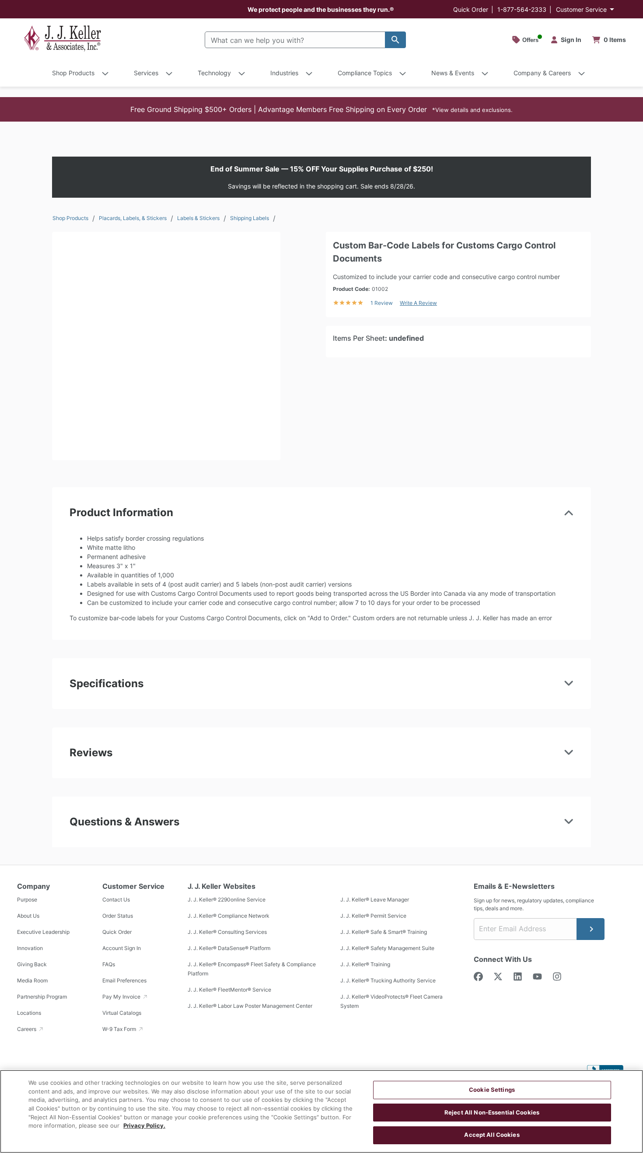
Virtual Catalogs (121, 1013)
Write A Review (418, 303)
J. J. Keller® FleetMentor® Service (229, 990)
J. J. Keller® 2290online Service (227, 900)
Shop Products (70, 218)
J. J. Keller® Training (365, 964)
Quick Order (470, 9)
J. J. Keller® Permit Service (373, 916)
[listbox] (166, 346)
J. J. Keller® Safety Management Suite (387, 948)
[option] (166, 346)
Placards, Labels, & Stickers (133, 218)
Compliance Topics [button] (365, 73)
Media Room (32, 981)
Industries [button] (284, 73)
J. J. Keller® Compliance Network (228, 916)
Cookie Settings (492, 1089)
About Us (28, 916)
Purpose (27, 900)
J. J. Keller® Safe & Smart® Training (383, 932)
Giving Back (32, 964)
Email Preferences (124, 981)
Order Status (117, 916)
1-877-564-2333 (521, 9)
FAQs (108, 964)
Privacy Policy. (144, 1125)
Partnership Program (42, 997)
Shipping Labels (249, 218)
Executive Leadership (43, 932)
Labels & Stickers (198, 218)
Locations (29, 1013)
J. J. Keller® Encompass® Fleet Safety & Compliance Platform (252, 969)
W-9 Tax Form (119, 1029)
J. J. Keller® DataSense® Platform (229, 948)
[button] (321, 109)
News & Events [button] (452, 73)
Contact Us (116, 900)
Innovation (30, 948)
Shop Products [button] (73, 73)
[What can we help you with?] (395, 39)
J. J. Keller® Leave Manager (374, 900)
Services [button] (146, 73)
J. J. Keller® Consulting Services (227, 932)
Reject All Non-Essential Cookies (491, 1112)
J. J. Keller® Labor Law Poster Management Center (250, 1006)
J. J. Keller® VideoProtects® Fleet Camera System (391, 1002)
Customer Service (581, 9)
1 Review (381, 303)
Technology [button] (214, 73)
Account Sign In (121, 948)
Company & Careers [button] (542, 73)
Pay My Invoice (122, 997)
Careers (27, 1029)
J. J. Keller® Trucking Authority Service (388, 981)
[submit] (591, 929)
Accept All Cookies (491, 1134)
